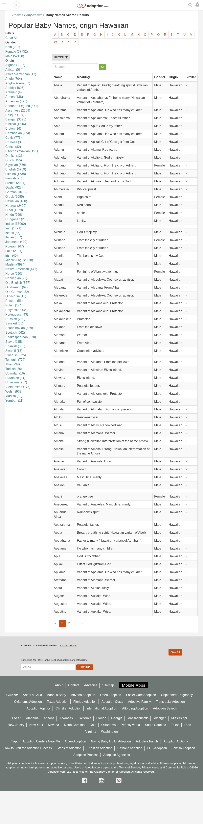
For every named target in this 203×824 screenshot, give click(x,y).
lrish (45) (11, 255)
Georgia (117, 718)
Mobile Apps (133, 685)
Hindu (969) (13, 214)
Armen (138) (14, 96)
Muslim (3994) (15, 264)
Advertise (90, 685)
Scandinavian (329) (19, 328)
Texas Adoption (57, 701)
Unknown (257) (16, 382)
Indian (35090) (15, 223)
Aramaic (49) (14, 92)
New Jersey (16, 725)
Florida (101, 718)
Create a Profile (68, 645)
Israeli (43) (12, 233)
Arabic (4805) (14, 88)
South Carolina (155, 725)
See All (175, 652)
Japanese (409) (16, 242)
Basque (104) (14, 115)
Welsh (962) (13, 391)
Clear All (11, 37)
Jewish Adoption (183, 748)
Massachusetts (137, 718)
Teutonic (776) (15, 359)
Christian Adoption (68, 708)
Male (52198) (14, 56)
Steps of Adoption (69, 748)
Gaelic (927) (14, 187)
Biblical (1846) (15, 124)
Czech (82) (13, 146)
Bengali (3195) (15, 119)
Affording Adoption (135, 708)
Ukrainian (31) (15, 378)
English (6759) (15, 169)
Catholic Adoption (129, 748)
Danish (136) (14, 155)
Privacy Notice (150, 767)
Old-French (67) (16, 287)
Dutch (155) (13, 160)
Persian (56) (14, 300)
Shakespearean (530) (20, 337)
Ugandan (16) (15, 373)
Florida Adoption (85, 701)
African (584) (14, 69)
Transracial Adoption (170, 701)
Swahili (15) (13, 350)
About (59, 685)
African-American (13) (20, 74)
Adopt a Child (32, 695)
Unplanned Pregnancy (177, 695)
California (84, 718)
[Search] (190, 5)
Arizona (49, 718)
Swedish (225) (15, 355)
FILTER (59, 57)
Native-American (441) (21, 269)
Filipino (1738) (15, 174)
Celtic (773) (13, 137)
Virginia (90, 731)
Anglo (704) (13, 78)
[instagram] (102, 780)
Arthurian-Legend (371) (21, 106)
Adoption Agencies (116, 755)
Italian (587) (13, 237)
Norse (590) (13, 273)
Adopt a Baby (56, 695)
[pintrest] (118, 780)
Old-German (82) (17, 292)
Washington (109, 731)
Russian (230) (15, 319)
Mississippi (179, 718)
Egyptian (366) (15, 165)
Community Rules (177, 767)
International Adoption (101, 708)
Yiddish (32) (13, 396)
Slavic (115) (13, 341)
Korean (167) (14, 246)
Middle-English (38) (19, 260)
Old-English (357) (17, 282)
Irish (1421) (13, 228)
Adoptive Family (139, 701)
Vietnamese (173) (17, 387)
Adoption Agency (39, 708)
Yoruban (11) (14, 400)
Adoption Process (85, 755)
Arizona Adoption (83, 695)
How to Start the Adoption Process (28, 748)
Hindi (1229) (14, 210)
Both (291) (12, 47)
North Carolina (74, 725)
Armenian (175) (16, 101)
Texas (175, 725)
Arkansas (66, 718)
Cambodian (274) (17, 133)
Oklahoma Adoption (28, 701)
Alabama (32, 718)
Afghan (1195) (15, 65)
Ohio (93, 725)
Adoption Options (176, 741)
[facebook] (85, 780)
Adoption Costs (112, 701)
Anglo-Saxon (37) (17, 83)
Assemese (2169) (17, 110)
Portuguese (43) (16, 314)
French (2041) (15, 183)
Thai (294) (12, 364)
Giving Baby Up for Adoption (111, 741)
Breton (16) (13, 128)
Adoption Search (165, 708)
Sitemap (108, 685)
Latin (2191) (13, 251)
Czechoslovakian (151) (21, 151)
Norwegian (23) (16, 278)
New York (36, 725)
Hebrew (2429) (15, 205)
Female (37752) (16, 51)
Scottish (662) (15, 332)
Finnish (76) (13, 178)
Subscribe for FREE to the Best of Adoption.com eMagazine (54, 660)
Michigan (159, 718)
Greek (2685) (14, 196)
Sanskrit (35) (14, 323)
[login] (198, 4)
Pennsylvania (130, 725)
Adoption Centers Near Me (41, 741)
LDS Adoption (157, 748)
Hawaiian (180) (16, 201)
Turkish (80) (13, 369)
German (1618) (16, 192)
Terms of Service (129, 767)
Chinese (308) (15, 142)
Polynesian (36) (16, 310)
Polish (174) (13, 305)
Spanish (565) (15, 346)
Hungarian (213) (16, 219)
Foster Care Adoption (141, 695)
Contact (73, 685)
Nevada (53, 725)
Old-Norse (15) (15, 296)
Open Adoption (110, 695)
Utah (187, 725)
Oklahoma (108, 725)
